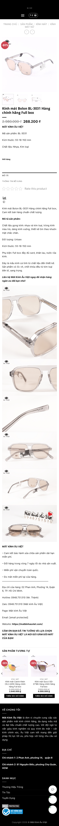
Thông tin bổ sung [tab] (12, 181)
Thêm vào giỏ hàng (15, 696)
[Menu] (23, 15)
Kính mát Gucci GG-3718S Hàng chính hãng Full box (44, 684)
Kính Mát (41, 24)
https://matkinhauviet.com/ (27, 624)
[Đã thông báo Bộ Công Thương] (29, 812)
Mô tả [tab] (5, 175)
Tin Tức (6, 792)
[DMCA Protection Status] (29, 806)
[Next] (52, 64)
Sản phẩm (26, 24)
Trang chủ (10, 24)
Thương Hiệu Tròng (12, 787)
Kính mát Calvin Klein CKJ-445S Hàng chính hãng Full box (15, 684)
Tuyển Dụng (8, 798)
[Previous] (6, 64)
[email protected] (18, 617)
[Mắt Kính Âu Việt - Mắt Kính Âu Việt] (29, 8)
